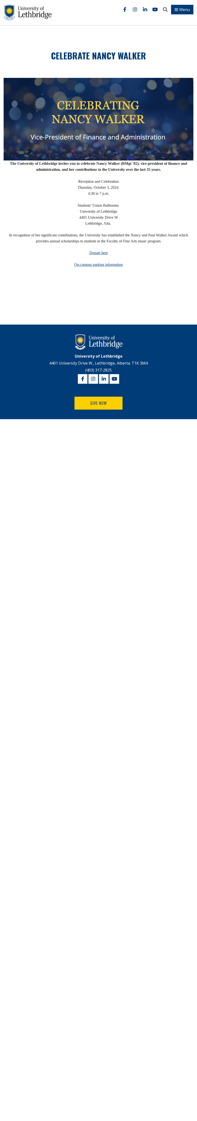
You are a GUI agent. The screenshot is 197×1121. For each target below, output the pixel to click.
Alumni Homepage (22, 438)
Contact (11, 461)
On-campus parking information (98, 265)
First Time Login (16, 489)
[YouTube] (155, 9)
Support (11, 507)
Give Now (98, 403)
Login (8, 498)
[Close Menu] (65, 425)
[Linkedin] (145, 9)
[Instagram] (135, 9)
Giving (10, 473)
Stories (10, 450)
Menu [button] (184, 9)
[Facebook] (125, 9)
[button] (165, 9)
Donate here (98, 253)
